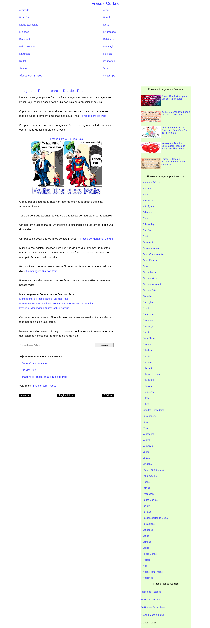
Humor (145, 422)
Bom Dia (24, 17)
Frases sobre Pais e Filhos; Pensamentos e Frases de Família (56, 303)
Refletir (23, 61)
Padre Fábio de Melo (153, 470)
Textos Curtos (149, 554)
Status (145, 548)
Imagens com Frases (44, 385)
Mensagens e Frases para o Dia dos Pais (43, 298)
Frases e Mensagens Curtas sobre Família (44, 308)
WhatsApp (109, 75)
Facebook (25, 39)
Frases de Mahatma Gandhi (96, 238)
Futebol (146, 398)
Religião (146, 512)
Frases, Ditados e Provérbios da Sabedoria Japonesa (174, 161)
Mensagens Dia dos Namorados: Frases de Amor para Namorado (173, 146)
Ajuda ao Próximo (151, 182)
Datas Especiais (28, 24)
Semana (146, 542)
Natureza (24, 53)
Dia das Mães (149, 278)
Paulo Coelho (149, 476)
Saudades (109, 61)
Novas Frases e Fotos (152, 615)
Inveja (145, 428)
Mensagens (148, 434)
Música (146, 458)
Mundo (145, 452)
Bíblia (145, 218)
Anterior (25, 395)
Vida (105, 68)
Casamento (148, 242)
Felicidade (147, 368)
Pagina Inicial (66, 395)
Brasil (106, 17)
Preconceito (148, 494)
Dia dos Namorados (152, 284)
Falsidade (108, 39)
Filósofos (147, 386)
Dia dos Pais (149, 290)
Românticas (148, 524)
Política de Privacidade (153, 607)
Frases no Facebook (151, 592)
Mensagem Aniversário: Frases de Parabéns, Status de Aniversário (175, 130)
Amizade (24, 10)
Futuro (145, 404)
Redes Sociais (150, 500)
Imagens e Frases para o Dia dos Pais (51, 91)
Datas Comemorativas (153, 254)
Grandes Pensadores (153, 410)
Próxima (107, 395)
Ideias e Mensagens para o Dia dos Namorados (175, 113)
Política (107, 53)
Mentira (146, 440)
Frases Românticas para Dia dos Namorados (174, 97)
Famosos (147, 362)
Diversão (147, 296)
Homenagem (149, 416)
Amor (106, 10)
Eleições (24, 32)
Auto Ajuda (148, 206)
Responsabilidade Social (155, 518)
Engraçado (109, 32)
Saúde (23, 68)
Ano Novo (147, 200)
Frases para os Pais (94, 115)
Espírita (146, 332)
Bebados (147, 212)
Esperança (147, 326)
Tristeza (146, 560)
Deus (106, 24)
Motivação (109, 46)
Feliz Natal (148, 380)
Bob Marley (148, 224)
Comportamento (150, 248)
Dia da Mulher (149, 272)
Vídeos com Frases (30, 75)
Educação (147, 302)
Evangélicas (148, 338)
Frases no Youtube (150, 599)
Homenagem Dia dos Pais (41, 271)
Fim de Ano (148, 392)
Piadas (146, 482)
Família (146, 356)
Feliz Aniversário (28, 46)
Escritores (147, 320)
